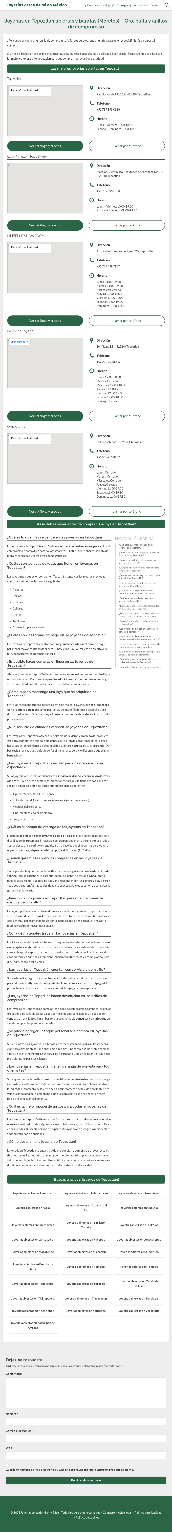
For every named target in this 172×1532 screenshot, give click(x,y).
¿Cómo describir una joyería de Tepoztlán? (140, 667)
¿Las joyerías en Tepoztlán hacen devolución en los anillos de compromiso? (139, 638)
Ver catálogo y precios (45, 146)
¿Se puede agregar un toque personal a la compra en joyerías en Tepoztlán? (139, 645)
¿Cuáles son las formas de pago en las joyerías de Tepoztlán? (137, 561)
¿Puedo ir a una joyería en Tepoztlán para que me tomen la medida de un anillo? (139, 615)
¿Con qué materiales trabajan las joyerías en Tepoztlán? (139, 623)
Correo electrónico (19, 1431)
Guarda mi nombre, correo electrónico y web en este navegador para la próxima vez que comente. (70, 1469)
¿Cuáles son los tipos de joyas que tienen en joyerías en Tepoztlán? (139, 554)
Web (9, 1448)
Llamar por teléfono (127, 146)
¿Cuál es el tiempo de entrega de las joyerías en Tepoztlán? (136, 600)
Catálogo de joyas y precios (131, 5)
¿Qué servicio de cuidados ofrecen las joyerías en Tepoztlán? (137, 584)
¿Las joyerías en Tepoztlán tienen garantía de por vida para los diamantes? (139, 653)
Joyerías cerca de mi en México (37, 5)
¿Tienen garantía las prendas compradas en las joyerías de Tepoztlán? (139, 607)
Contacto (156, 5)
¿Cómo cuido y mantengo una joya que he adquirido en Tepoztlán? (139, 577)
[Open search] (166, 5)
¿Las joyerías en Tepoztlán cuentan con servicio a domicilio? (138, 630)
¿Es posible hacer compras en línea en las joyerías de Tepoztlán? (139, 569)
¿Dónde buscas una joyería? (99, 5)
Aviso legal (125, 1512)
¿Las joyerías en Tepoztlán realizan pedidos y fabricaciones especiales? (136, 592)
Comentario (15, 1373)
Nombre (12, 1414)
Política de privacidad (148, 1512)
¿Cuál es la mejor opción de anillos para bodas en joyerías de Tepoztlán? (138, 661)
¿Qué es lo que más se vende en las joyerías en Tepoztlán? (136, 546)
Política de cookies (87, 1517)
